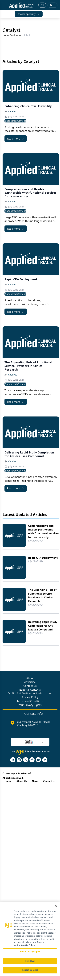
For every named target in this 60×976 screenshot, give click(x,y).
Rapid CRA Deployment (43, 558)
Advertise (30, 682)
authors (15, 35)
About (30, 678)
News (35, 781)
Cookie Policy (28, 945)
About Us (21, 781)
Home (6, 35)
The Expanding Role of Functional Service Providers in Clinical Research (42, 595)
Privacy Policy (30, 697)
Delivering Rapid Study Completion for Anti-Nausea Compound (42, 625)
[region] (30, 939)
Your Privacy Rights (30, 705)
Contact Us (30, 686)
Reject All (30, 960)
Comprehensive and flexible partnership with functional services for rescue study (43, 531)
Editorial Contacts (30, 689)
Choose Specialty (26, 13)
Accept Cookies (30, 970)
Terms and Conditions (30, 701)
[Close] (56, 906)
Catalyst (12, 111)
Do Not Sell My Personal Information (30, 693)
